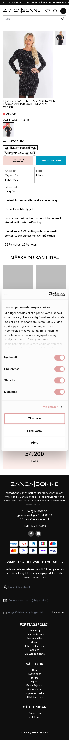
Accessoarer (34, 689)
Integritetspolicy (34, 646)
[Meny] (63, 11)
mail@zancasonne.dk (37, 519)
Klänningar (34, 674)
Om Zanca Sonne (34, 654)
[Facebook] (31, 534)
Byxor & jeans (34, 685)
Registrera (58, 612)
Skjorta (34, 681)
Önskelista (34, 713)
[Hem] (21, 10)
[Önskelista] (47, 11)
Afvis (34, 442)
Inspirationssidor (34, 693)
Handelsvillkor (34, 638)
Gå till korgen (35, 717)
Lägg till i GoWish (51, 160)
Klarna (34, 642)
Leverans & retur (34, 634)
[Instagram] (38, 534)
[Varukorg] (55, 11)
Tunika (34, 677)
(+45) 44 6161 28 (37, 511)
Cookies (34, 650)
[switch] (59, 369)
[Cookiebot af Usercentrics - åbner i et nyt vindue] (49, 294)
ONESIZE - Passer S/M (20, 153)
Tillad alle (34, 418)
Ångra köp (35, 630)
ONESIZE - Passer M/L (20, 148)
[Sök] (63, 18)
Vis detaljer (50, 406)
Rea (34, 670)
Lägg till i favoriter (18, 160)
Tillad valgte (34, 430)
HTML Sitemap (34, 697)
